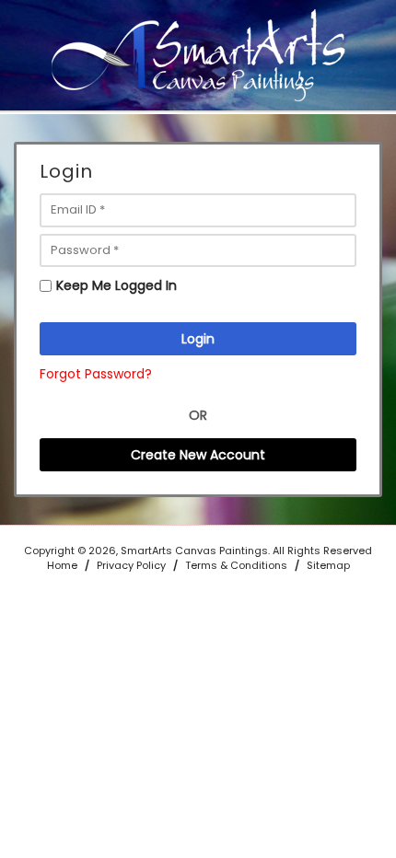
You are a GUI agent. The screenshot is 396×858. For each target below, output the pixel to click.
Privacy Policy (131, 565)
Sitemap (328, 565)
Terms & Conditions (236, 565)
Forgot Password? (96, 374)
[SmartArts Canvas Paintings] (198, 54)
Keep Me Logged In (116, 285)
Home (62, 565)
